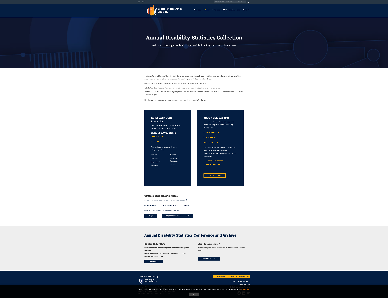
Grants (238, 10)
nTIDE (224, 10)
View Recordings (209, 258)
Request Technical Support (177, 216)
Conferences (216, 10)
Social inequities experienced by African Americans (165, 200)
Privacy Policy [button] (245, 290)
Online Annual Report (214, 161)
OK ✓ (194, 294)
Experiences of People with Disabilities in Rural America (167, 205)
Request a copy (215, 175)
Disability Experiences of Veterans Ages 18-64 (162, 210)
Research (197, 10)
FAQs (151, 216)
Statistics (206, 10)
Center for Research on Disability (170, 10)
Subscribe (141, 2)
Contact (246, 10)
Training (231, 10)
